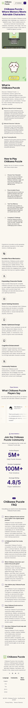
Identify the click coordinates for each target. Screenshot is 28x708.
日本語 (5, 692)
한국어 (5, 689)
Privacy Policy (9, 702)
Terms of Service (18, 702)
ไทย (6, 686)
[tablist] (14, 200)
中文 (6, 684)
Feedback (19, 3)
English (6, 681)
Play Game (14, 43)
